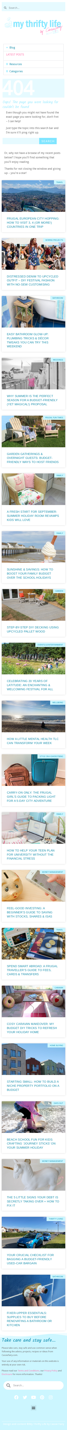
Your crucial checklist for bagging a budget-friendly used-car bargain (30, 1259)
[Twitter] (25, 1397)
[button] (33, 47)
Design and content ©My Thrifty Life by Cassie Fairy (33, 1424)
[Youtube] (33, 1397)
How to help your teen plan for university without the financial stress (30, 854)
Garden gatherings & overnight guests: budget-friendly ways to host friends (33, 458)
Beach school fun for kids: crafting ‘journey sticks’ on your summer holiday (31, 1143)
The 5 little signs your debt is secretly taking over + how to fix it (33, 1201)
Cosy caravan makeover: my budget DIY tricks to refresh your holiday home (32, 1028)
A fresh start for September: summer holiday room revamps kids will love (33, 516)
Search (48, 141)
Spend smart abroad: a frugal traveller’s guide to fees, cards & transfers (32, 970)
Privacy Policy (50, 1370)
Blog (12, 47)
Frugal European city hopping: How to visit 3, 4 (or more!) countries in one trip (33, 222)
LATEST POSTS (15, 54)
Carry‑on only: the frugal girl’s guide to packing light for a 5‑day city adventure (31, 796)
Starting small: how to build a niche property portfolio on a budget (33, 1086)
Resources (15, 64)
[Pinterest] (42, 1397)
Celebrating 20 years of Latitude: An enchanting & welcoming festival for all (30, 685)
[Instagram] (50, 1397)
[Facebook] (16, 1397)
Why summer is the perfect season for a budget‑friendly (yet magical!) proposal (32, 400)
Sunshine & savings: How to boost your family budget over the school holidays (30, 573)
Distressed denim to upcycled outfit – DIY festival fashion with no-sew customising (32, 280)
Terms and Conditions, (29, 1370)
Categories (16, 71)
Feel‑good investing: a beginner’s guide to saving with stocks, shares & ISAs (29, 912)
